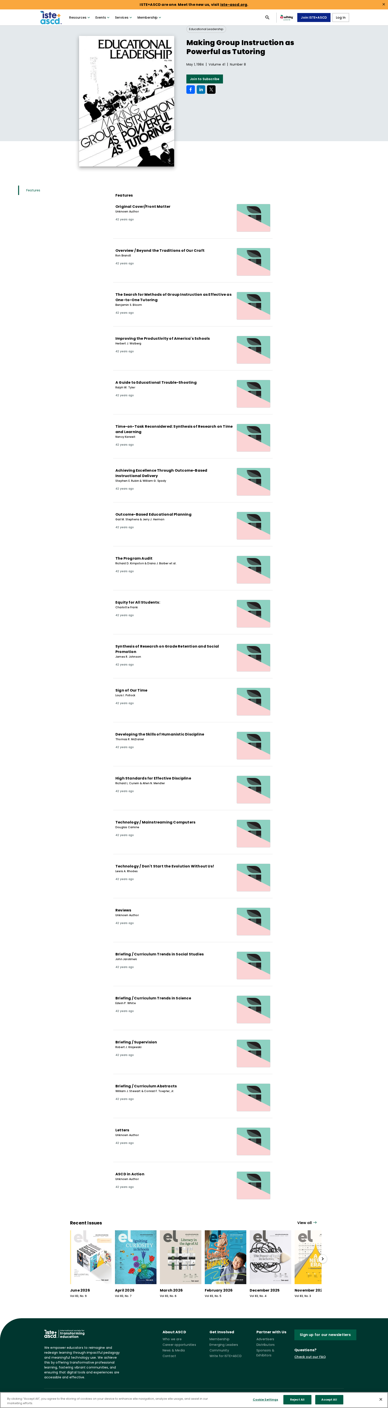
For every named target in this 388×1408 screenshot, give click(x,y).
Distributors (265, 1344)
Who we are (172, 1339)
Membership (147, 17)
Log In (341, 17)
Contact (169, 1356)
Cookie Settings (265, 1399)
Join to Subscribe (204, 79)
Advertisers (265, 1339)
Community (219, 1350)
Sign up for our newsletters (325, 1334)
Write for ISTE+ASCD (225, 1356)
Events (100, 17)
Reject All (297, 1399)
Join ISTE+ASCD (314, 17)
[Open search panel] (267, 17)
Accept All (329, 1399)
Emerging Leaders (223, 1344)
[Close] (381, 1399)
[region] (194, 1400)
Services (121, 17)
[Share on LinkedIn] (201, 89)
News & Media (174, 1350)
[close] (384, 4)
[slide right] (322, 1258)
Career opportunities (179, 1344)
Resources (77, 17)
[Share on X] (211, 89)
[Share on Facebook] (190, 89)
